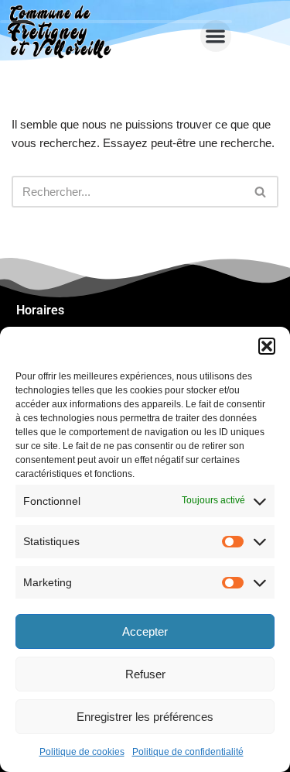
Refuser (145, 674)
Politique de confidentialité (188, 751)
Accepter (145, 631)
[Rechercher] (261, 192)
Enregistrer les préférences (145, 716)
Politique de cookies (82, 751)
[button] (267, 346)
